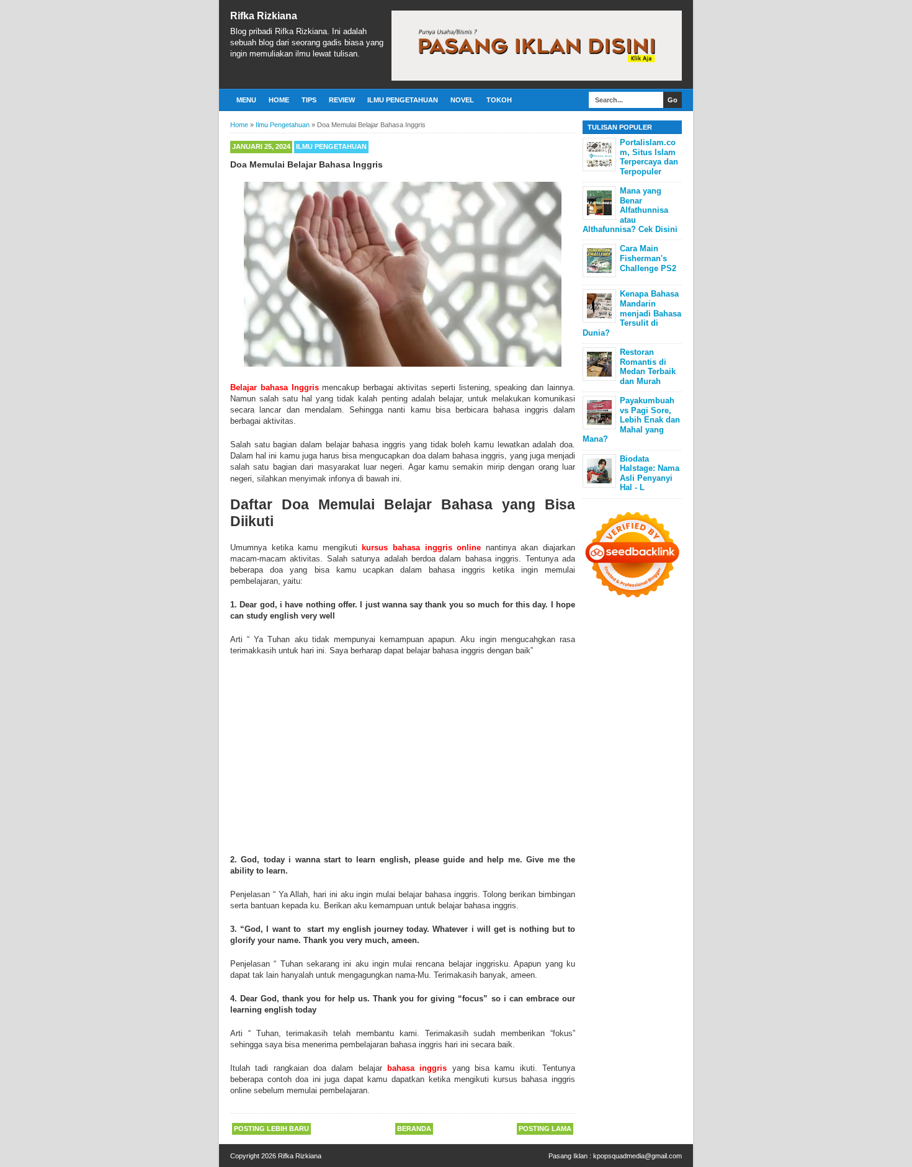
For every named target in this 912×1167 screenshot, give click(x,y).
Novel (462, 100)
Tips (309, 100)
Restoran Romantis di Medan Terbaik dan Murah (648, 366)
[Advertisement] (402, 756)
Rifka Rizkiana (263, 16)
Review (342, 100)
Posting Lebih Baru (271, 1128)
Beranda (414, 1128)
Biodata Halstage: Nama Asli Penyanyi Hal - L (649, 473)
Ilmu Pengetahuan (402, 100)
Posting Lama (545, 1128)
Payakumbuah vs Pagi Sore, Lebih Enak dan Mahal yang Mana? (631, 420)
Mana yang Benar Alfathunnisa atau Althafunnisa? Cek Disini (630, 210)
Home (279, 100)
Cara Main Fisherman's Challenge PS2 (648, 258)
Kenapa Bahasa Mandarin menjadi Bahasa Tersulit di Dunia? (632, 313)
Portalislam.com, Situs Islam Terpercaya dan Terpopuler (649, 157)
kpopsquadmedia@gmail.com (637, 1156)
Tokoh (499, 100)
